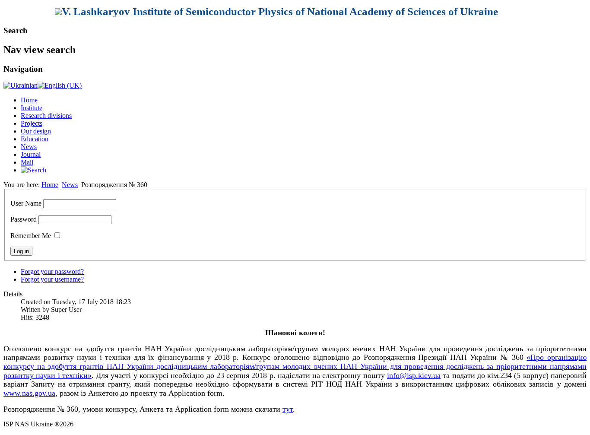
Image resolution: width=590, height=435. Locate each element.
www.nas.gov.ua (29, 393)
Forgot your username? (52, 279)
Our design (36, 131)
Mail (27, 162)
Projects (31, 123)
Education (34, 139)
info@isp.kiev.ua (414, 375)
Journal (31, 154)
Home (29, 100)
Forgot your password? (52, 271)
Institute (31, 107)
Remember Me (30, 235)
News (29, 146)
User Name (25, 203)
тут (287, 409)
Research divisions (46, 115)
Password (23, 219)
